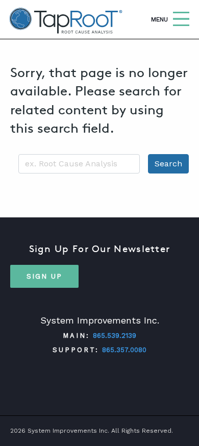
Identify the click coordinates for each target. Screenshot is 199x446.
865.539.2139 (114, 335)
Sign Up (44, 276)
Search (168, 163)
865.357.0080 (124, 350)
